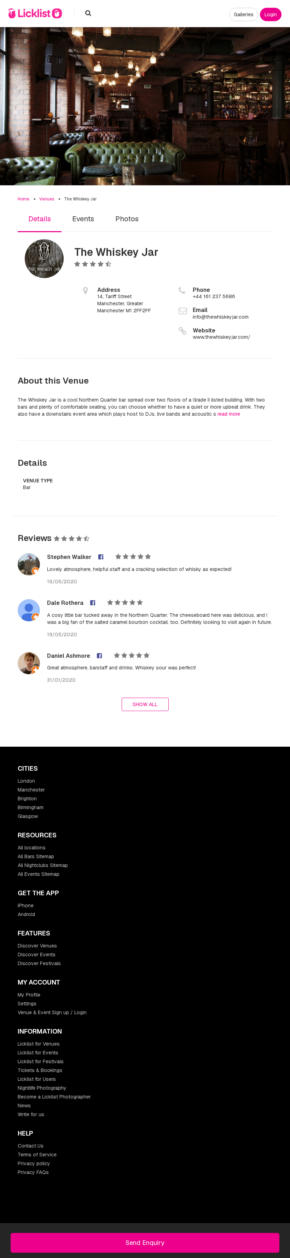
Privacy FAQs (33, 1172)
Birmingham (31, 807)
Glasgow (28, 816)
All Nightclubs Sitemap (43, 865)
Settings (27, 1003)
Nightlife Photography (42, 1088)
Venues (46, 199)
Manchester (31, 790)
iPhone (26, 905)
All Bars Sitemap (36, 856)
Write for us (31, 1114)
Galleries (244, 14)
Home (23, 199)
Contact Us (31, 1146)
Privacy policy (34, 1163)
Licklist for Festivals (41, 1061)
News (24, 1105)
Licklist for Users (37, 1079)
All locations (32, 847)
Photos (127, 218)
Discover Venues (37, 946)
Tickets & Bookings (40, 1070)
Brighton (27, 798)
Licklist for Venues (39, 1044)
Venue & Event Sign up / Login (52, 1012)
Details (39, 218)
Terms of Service (37, 1154)
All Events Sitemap (38, 874)
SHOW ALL (145, 704)
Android (26, 914)
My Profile (29, 995)
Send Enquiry (145, 1243)
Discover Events (37, 954)
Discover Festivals (39, 963)
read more (229, 414)
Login (271, 14)
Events (83, 218)
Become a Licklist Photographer (54, 1097)
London (26, 781)
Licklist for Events (38, 1052)
